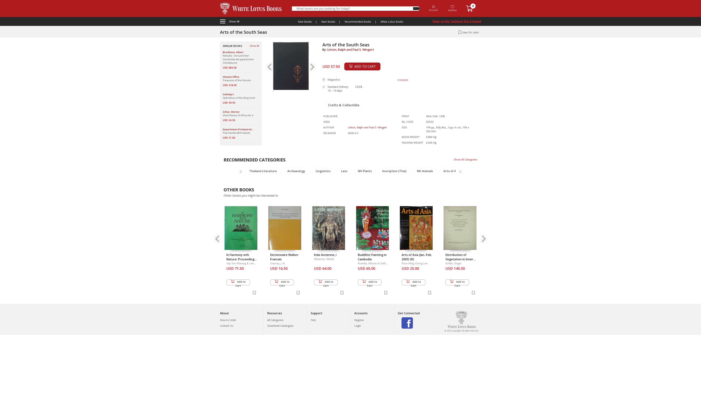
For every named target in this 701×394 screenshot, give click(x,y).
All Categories (275, 320)
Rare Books (328, 21)
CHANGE (402, 80)
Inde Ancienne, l (325, 255)
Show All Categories (465, 159)
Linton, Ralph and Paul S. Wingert (350, 50)
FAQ (313, 320)
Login (357, 325)
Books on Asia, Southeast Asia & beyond (457, 21)
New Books (305, 21)
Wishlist (452, 10)
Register (359, 320)
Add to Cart (240, 282)
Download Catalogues (280, 325)
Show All (254, 45)
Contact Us (226, 325)
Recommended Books (358, 21)
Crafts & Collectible (343, 105)
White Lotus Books (392, 21)
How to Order (228, 320)
